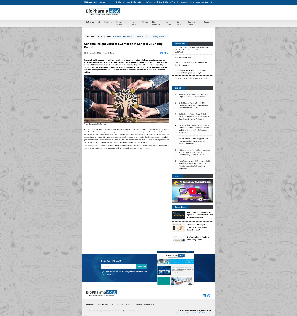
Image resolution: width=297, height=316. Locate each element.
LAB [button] (98, 22)
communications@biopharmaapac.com (125, 311)
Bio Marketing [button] (156, 23)
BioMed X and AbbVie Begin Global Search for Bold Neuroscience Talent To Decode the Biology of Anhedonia (194, 116)
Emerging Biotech (104, 37)
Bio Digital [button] (133, 23)
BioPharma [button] (90, 22)
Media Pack (200, 2)
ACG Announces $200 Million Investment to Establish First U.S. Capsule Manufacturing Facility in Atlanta (194, 152)
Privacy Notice (192, 313)
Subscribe (141, 266)
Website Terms (181, 313)
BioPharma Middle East (154, 2)
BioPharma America (123, 2)
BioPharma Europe (137, 2)
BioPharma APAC (182, 2)
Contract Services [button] (119, 23)
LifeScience (90, 37)
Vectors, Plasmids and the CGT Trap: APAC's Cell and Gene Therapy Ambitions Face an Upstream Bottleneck (191, 74)
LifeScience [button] (108, 22)
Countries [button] (207, 22)
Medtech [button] (145, 22)
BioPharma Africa (169, 2)
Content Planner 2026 (145, 304)
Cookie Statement (205, 313)
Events (192, 2)
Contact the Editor (125, 304)
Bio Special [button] (168, 23)
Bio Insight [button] (179, 23)
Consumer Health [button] (192, 23)
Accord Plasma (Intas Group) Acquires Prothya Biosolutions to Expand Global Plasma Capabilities (193, 141)
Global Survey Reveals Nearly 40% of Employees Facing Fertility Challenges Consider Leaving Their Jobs (193, 105)
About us (90, 304)
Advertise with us (106, 304)
